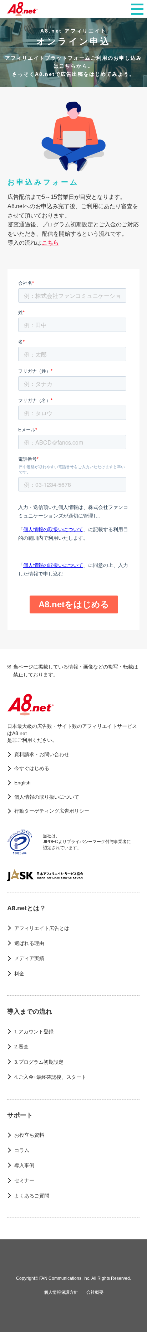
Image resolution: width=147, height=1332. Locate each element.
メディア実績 (29, 958)
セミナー (24, 1180)
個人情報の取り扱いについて (46, 797)
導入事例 (24, 1165)
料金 (19, 973)
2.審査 (21, 1046)
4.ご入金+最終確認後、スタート (50, 1077)
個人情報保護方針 (61, 1292)
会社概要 (94, 1292)
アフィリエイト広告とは (41, 928)
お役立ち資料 (29, 1135)
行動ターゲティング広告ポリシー (51, 811)
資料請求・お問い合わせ (41, 754)
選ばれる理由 (29, 943)
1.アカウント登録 (34, 1031)
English (22, 782)
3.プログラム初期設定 (39, 1062)
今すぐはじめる (31, 768)
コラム (21, 1150)
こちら (50, 243)
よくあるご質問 (31, 1196)
